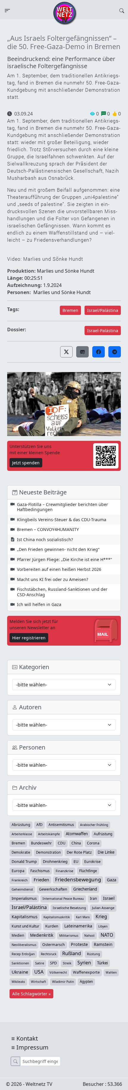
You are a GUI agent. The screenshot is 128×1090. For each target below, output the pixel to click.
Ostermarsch (53, 944)
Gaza (111, 880)
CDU (61, 843)
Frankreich (20, 880)
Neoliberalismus (24, 944)
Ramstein (103, 944)
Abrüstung (21, 824)
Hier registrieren (29, 638)
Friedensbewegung (78, 879)
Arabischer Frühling (94, 825)
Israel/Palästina (102, 310)
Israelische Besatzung (69, 907)
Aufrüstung (103, 833)
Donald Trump (24, 861)
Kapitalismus (25, 916)
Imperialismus (24, 898)
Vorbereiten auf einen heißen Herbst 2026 (59, 569)
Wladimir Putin (63, 982)
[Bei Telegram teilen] (114, 351)
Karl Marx (83, 917)
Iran (93, 898)
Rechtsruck (48, 954)
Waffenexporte (86, 972)
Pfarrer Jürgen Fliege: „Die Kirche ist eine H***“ (64, 559)
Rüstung (93, 954)
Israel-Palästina (102, 330)
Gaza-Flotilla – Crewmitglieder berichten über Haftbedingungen (62, 507)
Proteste (79, 944)
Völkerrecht (58, 972)
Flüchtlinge (88, 870)
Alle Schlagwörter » (31, 994)
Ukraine (20, 972)
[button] (66, 351)
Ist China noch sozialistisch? (45, 539)
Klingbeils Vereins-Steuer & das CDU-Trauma (61, 519)
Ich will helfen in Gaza (39, 604)
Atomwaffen (77, 833)
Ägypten (86, 981)
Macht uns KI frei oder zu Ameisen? (52, 579)
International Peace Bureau (63, 899)
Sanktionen (20, 963)
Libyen (102, 926)
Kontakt (27, 1038)
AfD (39, 824)
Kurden (51, 926)
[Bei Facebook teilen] (98, 351)
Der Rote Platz (79, 852)
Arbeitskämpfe (49, 834)
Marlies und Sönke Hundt (62, 292)
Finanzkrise (64, 871)
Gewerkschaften (53, 889)
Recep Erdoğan (23, 954)
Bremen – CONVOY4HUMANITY (48, 529)
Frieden (41, 880)
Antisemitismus (61, 824)
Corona (93, 843)
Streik (67, 963)
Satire (39, 963)
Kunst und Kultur (25, 926)
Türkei (102, 963)
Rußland (71, 953)
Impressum (32, 1047)
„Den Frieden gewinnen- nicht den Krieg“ (58, 549)
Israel (109, 898)
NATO (107, 935)
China (76, 843)
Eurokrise (92, 861)
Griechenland (85, 889)
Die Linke (106, 852)
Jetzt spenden (26, 463)
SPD (53, 963)
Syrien (84, 962)
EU (76, 861)
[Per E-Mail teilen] (82, 351)
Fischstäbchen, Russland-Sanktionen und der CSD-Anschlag (62, 591)
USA (38, 972)
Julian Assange (103, 907)
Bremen (70, 310)
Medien (18, 935)
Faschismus (40, 870)
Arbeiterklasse (22, 834)
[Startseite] (65, 13)
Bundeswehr (41, 843)
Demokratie (21, 852)
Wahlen (111, 972)
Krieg (101, 916)
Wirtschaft (38, 982)
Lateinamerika (78, 926)
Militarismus (68, 935)
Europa (18, 870)
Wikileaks (18, 982)
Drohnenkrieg (55, 861)
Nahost (89, 935)
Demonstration (48, 852)
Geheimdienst (22, 889)
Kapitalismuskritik (56, 917)
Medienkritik (41, 935)
